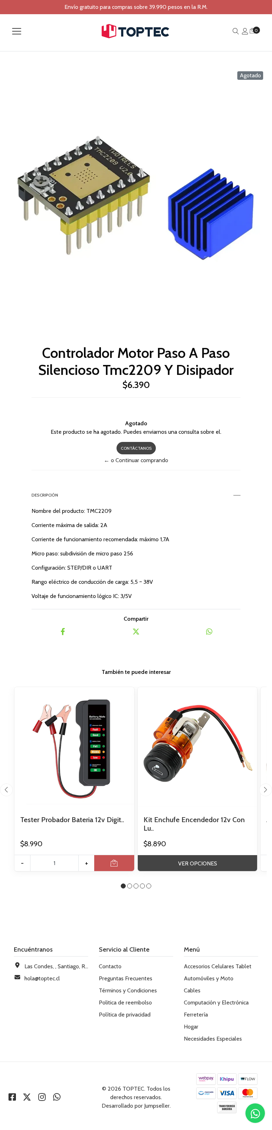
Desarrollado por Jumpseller (136, 1105)
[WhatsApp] (56, 1097)
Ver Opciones (197, 863)
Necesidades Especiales (213, 1038)
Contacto (110, 966)
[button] (123, 885)
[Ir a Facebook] (12, 1097)
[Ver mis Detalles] (245, 31)
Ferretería (196, 1014)
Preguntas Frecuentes (125, 978)
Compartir (136, 618)
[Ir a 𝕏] (27, 1097)
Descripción (45, 495)
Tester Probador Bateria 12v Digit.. (72, 819)
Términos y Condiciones (128, 990)
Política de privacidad (125, 1014)
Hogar (191, 1026)
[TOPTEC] (135, 31)
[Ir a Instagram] (41, 1097)
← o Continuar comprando (136, 460)
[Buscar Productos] (235, 31)
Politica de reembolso (125, 1002)
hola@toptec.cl (42, 978)
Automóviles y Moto (208, 978)
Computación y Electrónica (216, 1002)
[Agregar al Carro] (114, 863)
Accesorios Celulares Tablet (217, 966)
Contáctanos (136, 448)
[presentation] (6, 789)
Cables (192, 990)
